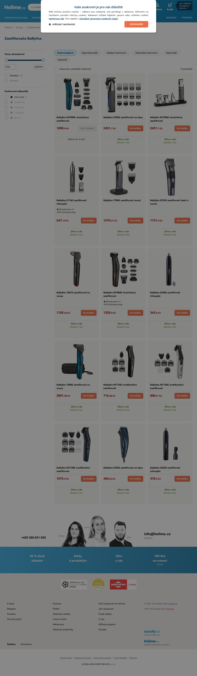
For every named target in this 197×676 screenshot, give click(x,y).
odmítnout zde (56, 18)
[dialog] (98, 16)
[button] (62, 24)
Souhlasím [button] (136, 24)
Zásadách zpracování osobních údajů (98, 18)
